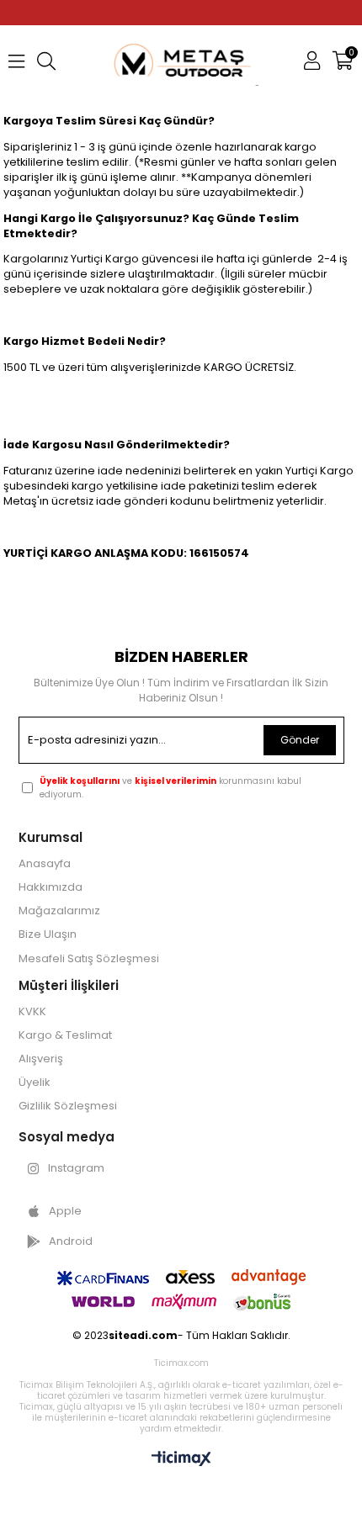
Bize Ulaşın (48, 934)
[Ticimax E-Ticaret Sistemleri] (181, 1460)
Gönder (299, 740)
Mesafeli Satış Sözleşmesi (89, 958)
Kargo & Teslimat (65, 1035)
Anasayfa (45, 863)
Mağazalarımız (59, 910)
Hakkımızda (51, 887)
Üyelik (35, 1082)
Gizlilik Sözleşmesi (68, 1106)
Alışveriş (41, 1059)
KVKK (32, 1011)
